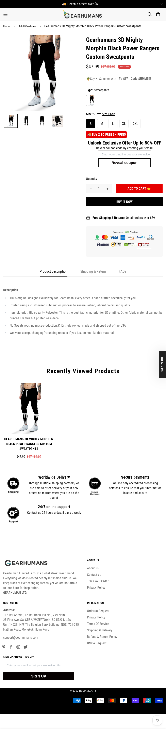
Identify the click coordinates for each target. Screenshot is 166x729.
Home (6, 26)
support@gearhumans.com (20, 637)
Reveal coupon (124, 163)
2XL (135, 123)
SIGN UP (38, 676)
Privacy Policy (96, 588)
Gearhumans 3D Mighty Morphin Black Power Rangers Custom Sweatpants (28, 444)
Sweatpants (91, 100)
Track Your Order (98, 581)
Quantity (91, 179)
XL (124, 123)
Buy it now (124, 202)
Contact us (94, 575)
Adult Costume (27, 26)
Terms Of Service (98, 624)
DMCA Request (96, 643)
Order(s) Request (98, 611)
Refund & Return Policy (102, 637)
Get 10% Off (162, 364)
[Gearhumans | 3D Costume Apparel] (83, 14)
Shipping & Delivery (99, 630)
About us (93, 568)
